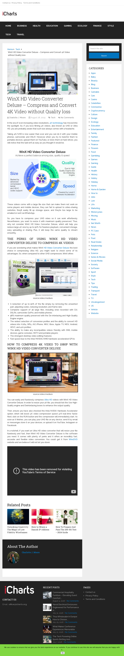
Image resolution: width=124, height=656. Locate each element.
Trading (94, 287)
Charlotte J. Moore (17, 117)
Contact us (6, 3)
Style (111, 26)
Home (8, 26)
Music (93, 219)
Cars (93, 96)
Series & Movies (98, 257)
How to (94, 193)
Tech (8, 34)
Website (95, 313)
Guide (93, 167)
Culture (94, 114)
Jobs (93, 197)
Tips (93, 283)
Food (93, 152)
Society (94, 264)
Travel (20, 34)
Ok (63, 653)
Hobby (94, 178)
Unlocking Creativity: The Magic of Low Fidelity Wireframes (18, 530)
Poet (93, 238)
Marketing (95, 208)
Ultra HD (48, 400)
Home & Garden (98, 189)
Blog (93, 84)
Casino (94, 99)
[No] (121, 650)
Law (93, 201)
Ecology (82, 26)
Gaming (68, 26)
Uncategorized (98, 302)
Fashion (94, 137)
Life (93, 204)
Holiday (94, 182)
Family (94, 133)
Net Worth (95, 223)
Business (22, 26)
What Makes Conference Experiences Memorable (64, 628)
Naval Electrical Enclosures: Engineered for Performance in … (66, 607)
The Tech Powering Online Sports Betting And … (65, 638)
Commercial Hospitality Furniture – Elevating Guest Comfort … (65, 595)
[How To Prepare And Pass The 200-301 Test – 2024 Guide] (67, 516)
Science (94, 253)
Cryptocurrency (98, 111)
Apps (93, 73)
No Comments (67, 117)
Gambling (95, 156)
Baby (93, 77)
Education (52, 26)
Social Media (96, 261)
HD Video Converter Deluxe (56, 248)
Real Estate (96, 242)
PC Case (95, 231)
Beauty (94, 81)
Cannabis (95, 92)
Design (94, 118)
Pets (93, 234)
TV (92, 298)
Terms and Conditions (31, 3)
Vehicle (94, 309)
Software (95, 268)
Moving (94, 216)
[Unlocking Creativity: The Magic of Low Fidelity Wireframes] (18, 516)
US (92, 306)
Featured (95, 141)
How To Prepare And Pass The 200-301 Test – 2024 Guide (66, 530)
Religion (94, 249)
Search (104, 56)
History (94, 174)
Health (36, 26)
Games (94, 159)
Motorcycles (96, 212)
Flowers (94, 148)
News (93, 227)
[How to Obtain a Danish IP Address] (42, 516)
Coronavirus (96, 107)
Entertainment (97, 129)
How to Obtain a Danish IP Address (40, 528)
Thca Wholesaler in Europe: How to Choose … (65, 618)
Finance (97, 26)
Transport (95, 291)
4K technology (56, 123)
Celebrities (96, 103)
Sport (93, 272)
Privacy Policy (17, 3)
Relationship (96, 246)
